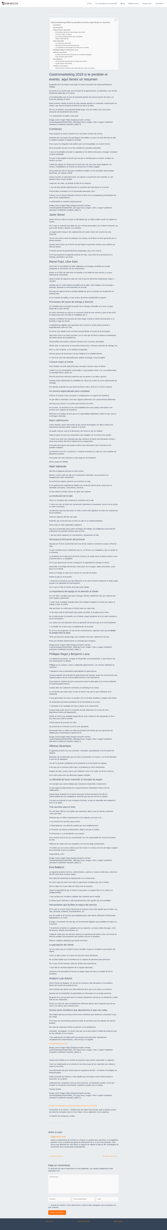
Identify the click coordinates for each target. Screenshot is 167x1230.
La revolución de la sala (63, 43)
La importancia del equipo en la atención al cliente (72, 47)
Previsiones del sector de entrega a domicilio (70, 32)
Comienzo (57, 25)
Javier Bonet (58, 27)
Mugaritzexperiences (58, 1044)
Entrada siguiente (111, 1156)
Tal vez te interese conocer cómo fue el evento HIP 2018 (73, 1106)
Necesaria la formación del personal (67, 45)
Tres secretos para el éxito (64, 56)
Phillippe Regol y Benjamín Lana (65, 50)
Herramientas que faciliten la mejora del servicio (71, 61)
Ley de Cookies (83, 1221)
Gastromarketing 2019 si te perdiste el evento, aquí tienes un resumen (80, 22)
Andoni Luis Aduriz (60, 66)
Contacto (49, 1221)
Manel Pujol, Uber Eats (61, 30)
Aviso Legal (117, 1221)
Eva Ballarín (57, 59)
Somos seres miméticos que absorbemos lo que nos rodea (74, 68)
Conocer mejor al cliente (63, 34)
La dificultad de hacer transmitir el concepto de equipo (73, 54)
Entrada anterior (55, 1156)
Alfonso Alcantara (60, 52)
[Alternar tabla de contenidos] (115, 19)
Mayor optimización (62, 38)
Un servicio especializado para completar (69, 36)
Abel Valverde (58, 41)
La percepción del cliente (63, 63)
